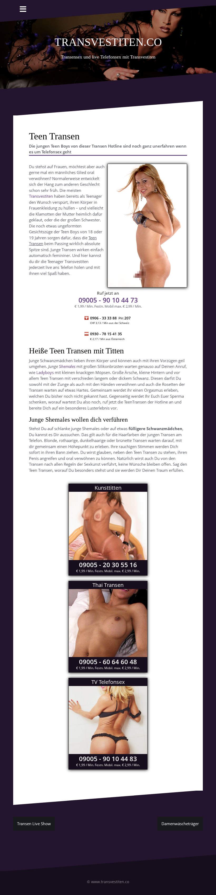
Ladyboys (45, 372)
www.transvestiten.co (110, 881)
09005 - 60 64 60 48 (108, 661)
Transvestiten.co (108, 40)
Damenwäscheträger (180, 823)
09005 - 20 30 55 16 (108, 564)
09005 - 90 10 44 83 (108, 758)
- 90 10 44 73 (108, 299)
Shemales (67, 366)
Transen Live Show (34, 823)
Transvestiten (41, 196)
